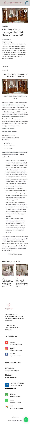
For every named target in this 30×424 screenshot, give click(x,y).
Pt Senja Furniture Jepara (12, 370)
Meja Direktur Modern (19, 48)
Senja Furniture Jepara (16, 344)
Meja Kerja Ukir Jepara (7, 56)
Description (5, 66)
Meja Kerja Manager (10, 54)
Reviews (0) (5, 70)
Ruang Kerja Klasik (17, 56)
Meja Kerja (5, 26)
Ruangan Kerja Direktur (7, 58)
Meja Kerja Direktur (15, 52)
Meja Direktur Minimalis (7, 48)
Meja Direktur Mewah (19, 46)
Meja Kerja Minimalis (20, 54)
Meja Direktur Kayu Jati (7, 46)
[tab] (15, 66)
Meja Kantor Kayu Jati (7, 50)
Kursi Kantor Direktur (10, 44)
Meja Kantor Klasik (18, 50)
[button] (26, 419)
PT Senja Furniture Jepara (16, 350)
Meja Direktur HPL (20, 44)
